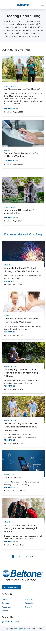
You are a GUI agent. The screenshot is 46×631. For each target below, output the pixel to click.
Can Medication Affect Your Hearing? (22, 89)
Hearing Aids (9, 316)
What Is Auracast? (14, 477)
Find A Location (12, 622)
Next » (31, 557)
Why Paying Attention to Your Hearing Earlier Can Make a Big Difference (21, 372)
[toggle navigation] (42, 4)
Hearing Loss (9, 265)
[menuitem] (11, 599)
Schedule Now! (11, 587)
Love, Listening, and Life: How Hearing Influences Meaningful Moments (20, 528)
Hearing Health (10, 86)
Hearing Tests (10, 150)
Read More (9, 108)
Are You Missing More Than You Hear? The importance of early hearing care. (21, 426)
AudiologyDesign (19, 628)
